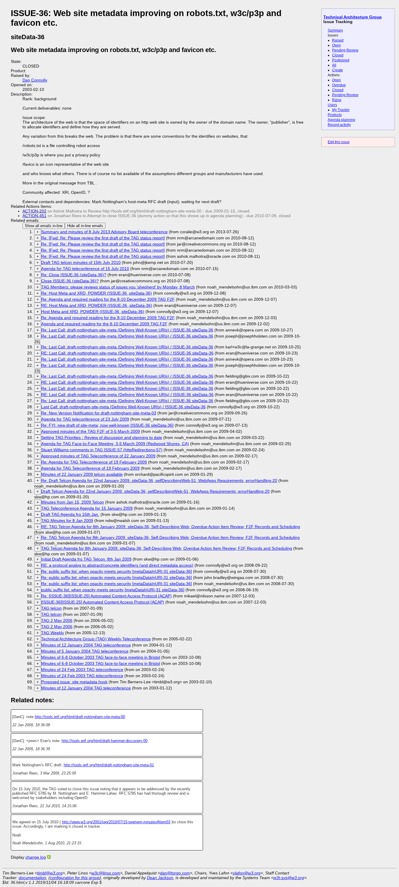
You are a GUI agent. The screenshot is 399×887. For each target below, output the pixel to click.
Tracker (341, 110)
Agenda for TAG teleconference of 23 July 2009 (85, 419)
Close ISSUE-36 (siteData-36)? (70, 281)
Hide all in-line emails (85, 226)
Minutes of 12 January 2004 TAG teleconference (86, 645)
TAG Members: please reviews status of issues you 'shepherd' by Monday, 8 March (118, 287)
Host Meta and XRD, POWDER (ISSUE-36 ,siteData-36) (92, 311)
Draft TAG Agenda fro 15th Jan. (70, 514)
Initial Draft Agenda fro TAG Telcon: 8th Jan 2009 (86, 559)
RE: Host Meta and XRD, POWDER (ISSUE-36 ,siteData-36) (96, 305)
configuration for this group (75, 877)
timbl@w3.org (50, 873)
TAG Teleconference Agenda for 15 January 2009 (87, 508)
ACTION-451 (34, 215)
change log (35, 857)
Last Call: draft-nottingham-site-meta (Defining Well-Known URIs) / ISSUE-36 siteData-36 (123, 406)
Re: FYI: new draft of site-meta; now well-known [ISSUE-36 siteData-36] (107, 425)
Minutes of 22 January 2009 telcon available (82, 474)
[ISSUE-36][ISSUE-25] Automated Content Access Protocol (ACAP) (102, 602)
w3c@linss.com (105, 873)
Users (332, 105)
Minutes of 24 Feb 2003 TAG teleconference (82, 669)
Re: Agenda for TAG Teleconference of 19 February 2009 (94, 462)
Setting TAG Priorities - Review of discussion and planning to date (101, 437)
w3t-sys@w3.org (288, 877)
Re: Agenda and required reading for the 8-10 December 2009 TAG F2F (108, 299)
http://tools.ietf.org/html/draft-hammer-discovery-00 (105, 741)
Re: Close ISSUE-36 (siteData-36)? (73, 274)
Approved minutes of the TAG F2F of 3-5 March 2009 (90, 431)
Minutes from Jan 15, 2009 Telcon (72, 502)
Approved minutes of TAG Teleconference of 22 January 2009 (98, 456)
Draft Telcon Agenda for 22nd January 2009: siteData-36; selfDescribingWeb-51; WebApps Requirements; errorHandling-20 (155, 491)
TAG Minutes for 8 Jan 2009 (67, 520)
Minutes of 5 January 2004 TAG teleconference (85, 651)
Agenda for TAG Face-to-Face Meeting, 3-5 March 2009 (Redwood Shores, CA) (115, 443)
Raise (336, 100)
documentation (32, 877)
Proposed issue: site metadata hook (74, 681)
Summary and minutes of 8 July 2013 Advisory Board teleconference (104, 231)
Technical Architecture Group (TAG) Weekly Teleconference (96, 639)
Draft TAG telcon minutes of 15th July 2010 (81, 262)
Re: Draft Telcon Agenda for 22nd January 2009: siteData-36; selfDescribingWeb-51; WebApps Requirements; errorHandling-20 (159, 480)
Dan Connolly (34, 80)
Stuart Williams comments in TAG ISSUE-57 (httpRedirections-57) (101, 449)
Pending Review (345, 50)
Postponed (340, 60)
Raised (338, 40)
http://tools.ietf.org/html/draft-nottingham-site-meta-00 (80, 717)
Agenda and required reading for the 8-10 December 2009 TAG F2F (104, 323)
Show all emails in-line (44, 226)
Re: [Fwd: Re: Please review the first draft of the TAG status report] (103, 238)
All (334, 65)
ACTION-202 (34, 211)
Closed (338, 55)
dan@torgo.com (175, 873)
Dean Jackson (160, 877)
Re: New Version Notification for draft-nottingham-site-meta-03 (98, 413)
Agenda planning (341, 120)
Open (336, 45)
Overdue (339, 85)
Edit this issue (339, 142)
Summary (335, 30)
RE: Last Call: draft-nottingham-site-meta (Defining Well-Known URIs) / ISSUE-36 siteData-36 (127, 353)
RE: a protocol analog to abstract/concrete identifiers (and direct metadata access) (117, 565)
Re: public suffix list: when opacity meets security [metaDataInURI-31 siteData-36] (116, 571)
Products (335, 115)
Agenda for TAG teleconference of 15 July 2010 (85, 268)
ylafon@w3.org (247, 873)
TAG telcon (51, 608)
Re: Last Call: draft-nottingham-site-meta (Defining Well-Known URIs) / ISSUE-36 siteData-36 (127, 330)
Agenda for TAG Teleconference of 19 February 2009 (90, 468)
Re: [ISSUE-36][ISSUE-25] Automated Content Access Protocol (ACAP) (106, 596)
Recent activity (339, 125)
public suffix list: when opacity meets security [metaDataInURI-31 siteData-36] (112, 589)
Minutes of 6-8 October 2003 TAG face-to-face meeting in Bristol (100, 657)
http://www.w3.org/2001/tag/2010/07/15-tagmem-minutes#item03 (116, 822)
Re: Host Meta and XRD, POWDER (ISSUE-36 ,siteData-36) (96, 293)
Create (337, 70)
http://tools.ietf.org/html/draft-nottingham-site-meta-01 (109, 765)
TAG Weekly (52, 632)
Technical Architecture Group (352, 17)
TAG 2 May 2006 (56, 620)
